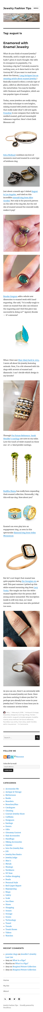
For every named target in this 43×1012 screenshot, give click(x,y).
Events (8, 826)
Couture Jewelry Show (15, 814)
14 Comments (23, 724)
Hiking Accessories (14, 842)
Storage (9, 914)
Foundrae (7, 113)
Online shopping (13, 876)
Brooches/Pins (12, 804)
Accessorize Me (12, 789)
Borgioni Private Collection (24, 966)
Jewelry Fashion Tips (17, 8)
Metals (8, 864)
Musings (9, 867)
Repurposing (11, 889)
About (6, 991)
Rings (27, 715)
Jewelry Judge (11, 857)
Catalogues (10, 807)
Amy (8, 712)
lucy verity (14, 722)
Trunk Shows (11, 929)
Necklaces (10, 870)
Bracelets (6, 715)
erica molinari (14, 719)
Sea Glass (10, 901)
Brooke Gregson (10, 296)
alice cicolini (7, 717)
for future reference (26, 719)
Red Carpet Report (13, 886)
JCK (7, 851)
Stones (9, 911)
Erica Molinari (9, 155)
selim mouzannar (9, 724)
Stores (8, 917)
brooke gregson (26, 717)
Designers (14, 715)
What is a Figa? (19, 960)
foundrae (6, 722)
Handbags (10, 839)
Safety (8, 895)
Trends (32, 715)
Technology (11, 920)
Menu (36, 8)
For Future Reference (20, 435)
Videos (8, 932)
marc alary (22, 722)
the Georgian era (29, 581)
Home (6, 980)
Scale (8, 898)
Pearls (8, 879)
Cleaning (9, 811)
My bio (6, 986)
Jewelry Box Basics (14, 854)
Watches (9, 936)
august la (16, 717)
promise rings (12, 954)
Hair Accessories (13, 836)
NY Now (9, 873)
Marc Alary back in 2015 (28, 360)
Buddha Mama (9, 491)
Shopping (10, 907)
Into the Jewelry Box (14, 848)
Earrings (22, 715)
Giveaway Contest (13, 832)
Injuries (9, 845)
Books (8, 798)
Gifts (8, 829)
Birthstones (11, 795)
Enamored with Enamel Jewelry (16, 45)
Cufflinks (9, 817)
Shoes (8, 904)
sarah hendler (32, 722)
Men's (8, 861)
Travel (8, 923)
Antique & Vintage (31, 712)
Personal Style (12, 882)
